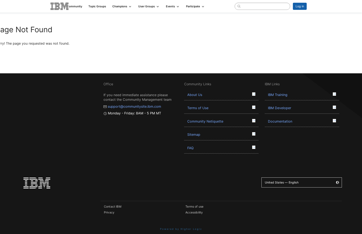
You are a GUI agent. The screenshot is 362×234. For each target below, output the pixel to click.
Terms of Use (197, 108)
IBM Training (277, 95)
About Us (194, 95)
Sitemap (193, 134)
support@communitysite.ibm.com (134, 106)
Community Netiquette (205, 121)
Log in (300, 6)
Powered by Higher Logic (181, 229)
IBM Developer (279, 108)
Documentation (280, 121)
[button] (122, 6)
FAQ (190, 148)
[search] (239, 6)
